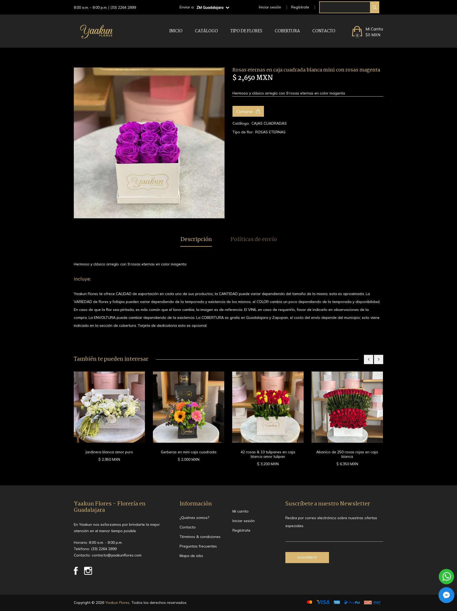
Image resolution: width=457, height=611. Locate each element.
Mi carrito (240, 511)
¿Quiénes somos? (194, 517)
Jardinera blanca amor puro (109, 452)
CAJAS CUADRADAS (269, 123)
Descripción (196, 240)
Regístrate (300, 7)
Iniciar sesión (270, 7)
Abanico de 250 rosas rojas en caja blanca (347, 454)
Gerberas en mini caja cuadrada (188, 452)
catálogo (206, 31)
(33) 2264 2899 (123, 7)
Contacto (323, 31)
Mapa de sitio (191, 555)
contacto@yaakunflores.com (116, 555)
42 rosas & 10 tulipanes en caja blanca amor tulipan (268, 454)
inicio (175, 31)
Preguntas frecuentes (198, 546)
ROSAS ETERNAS (270, 132)
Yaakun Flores (117, 602)
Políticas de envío (253, 240)
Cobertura (287, 31)
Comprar (245, 111)
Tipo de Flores (246, 31)
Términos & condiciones (200, 536)
